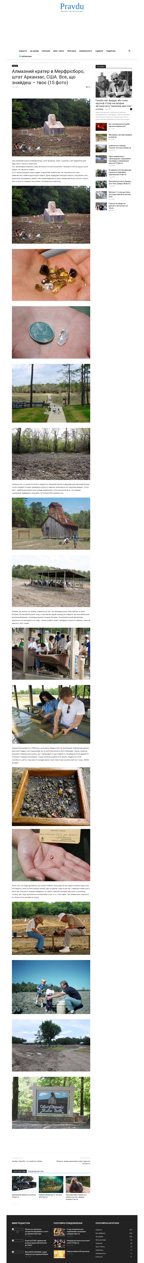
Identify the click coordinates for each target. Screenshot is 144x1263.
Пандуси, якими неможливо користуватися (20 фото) (73, 1162)
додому (14, 63)
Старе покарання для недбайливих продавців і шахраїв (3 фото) (76, 1231)
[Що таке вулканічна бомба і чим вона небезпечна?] (101, 127)
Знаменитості (85, 51)
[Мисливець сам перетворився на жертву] (101, 138)
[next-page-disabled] (17, 1203)
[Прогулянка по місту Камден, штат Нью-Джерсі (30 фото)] (101, 184)
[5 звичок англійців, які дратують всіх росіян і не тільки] (101, 206)
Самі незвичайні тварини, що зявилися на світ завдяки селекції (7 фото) (76, 1197)
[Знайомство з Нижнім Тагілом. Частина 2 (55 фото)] (101, 148)
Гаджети (99, 51)
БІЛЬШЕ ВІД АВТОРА (35, 1171)
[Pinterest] (24, 92)
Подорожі (110, 51)
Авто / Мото (58, 51)
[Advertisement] (72, 31)
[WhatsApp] (29, 92)
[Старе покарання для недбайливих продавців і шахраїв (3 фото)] (59, 1232)
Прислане (71, 51)
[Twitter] (19, 92)
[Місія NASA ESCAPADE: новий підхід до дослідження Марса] (17, 1255)
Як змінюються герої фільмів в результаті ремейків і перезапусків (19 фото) (120, 172)
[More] (35, 92)
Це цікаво (34, 51)
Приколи (46, 51)
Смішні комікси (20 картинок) (78, 1251)
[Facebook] (14, 92)
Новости (23, 51)
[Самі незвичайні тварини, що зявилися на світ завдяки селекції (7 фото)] (78, 1184)
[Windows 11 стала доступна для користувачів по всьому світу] (101, 195)
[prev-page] (13, 1203)
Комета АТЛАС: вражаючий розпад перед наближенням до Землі (36, 1243)
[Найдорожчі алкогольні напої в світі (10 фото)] (59, 1243)
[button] (129, 51)
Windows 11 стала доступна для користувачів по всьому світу (120, 194)
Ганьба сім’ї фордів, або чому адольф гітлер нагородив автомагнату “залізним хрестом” (114, 103)
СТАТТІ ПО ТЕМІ (19, 1171)
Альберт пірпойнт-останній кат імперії (27, 1161)
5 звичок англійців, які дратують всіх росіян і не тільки (118, 206)
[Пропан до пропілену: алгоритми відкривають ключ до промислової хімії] (17, 1232)
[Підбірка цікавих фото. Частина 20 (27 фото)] (51, 1184)
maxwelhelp (99, 109)
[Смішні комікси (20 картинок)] (59, 1254)
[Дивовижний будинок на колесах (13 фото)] (24, 1184)
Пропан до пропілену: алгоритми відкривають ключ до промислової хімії (36, 1231)
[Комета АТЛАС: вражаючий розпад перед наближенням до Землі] (17, 1243)
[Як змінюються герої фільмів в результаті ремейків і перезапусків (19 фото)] (101, 173)
